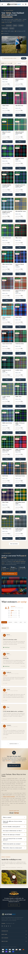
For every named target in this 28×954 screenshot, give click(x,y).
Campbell (21, 25)
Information (5, 930)
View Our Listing (14, 905)
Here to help (5, 941)
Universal (12, 28)
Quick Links (4, 934)
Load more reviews (13, 743)
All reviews (4, 622)
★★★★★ (10, 622)
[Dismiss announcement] (27, 1)
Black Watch (5, 28)
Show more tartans (14, 543)
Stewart (15, 25)
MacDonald (9, 25)
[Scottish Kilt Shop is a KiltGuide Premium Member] (14, 893)
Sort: (15, 63)
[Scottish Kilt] (14, 4)
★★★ (21, 622)
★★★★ (15, 622)
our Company (5, 937)
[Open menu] (2, 4)
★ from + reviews (8, 31)
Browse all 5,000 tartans (8, 573)
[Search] (23, 4)
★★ (25, 622)
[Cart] (25, 4)
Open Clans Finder (13, 765)
